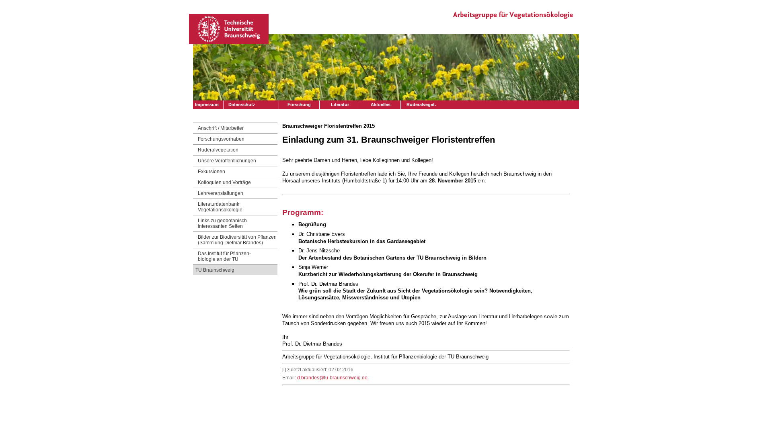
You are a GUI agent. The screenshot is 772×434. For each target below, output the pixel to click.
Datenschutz (241, 104)
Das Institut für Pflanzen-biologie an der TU (224, 256)
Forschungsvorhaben (221, 139)
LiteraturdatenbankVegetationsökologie (220, 207)
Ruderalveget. (421, 104)
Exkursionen (211, 171)
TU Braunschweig (214, 270)
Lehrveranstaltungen (220, 193)
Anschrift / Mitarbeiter (221, 128)
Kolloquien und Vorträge (224, 182)
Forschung (299, 104)
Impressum (207, 104)
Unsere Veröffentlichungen (227, 161)
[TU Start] (229, 41)
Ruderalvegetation (218, 150)
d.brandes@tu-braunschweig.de (332, 377)
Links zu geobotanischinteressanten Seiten (222, 223)
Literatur (340, 104)
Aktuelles (380, 104)
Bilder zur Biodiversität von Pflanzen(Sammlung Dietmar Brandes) (237, 240)
